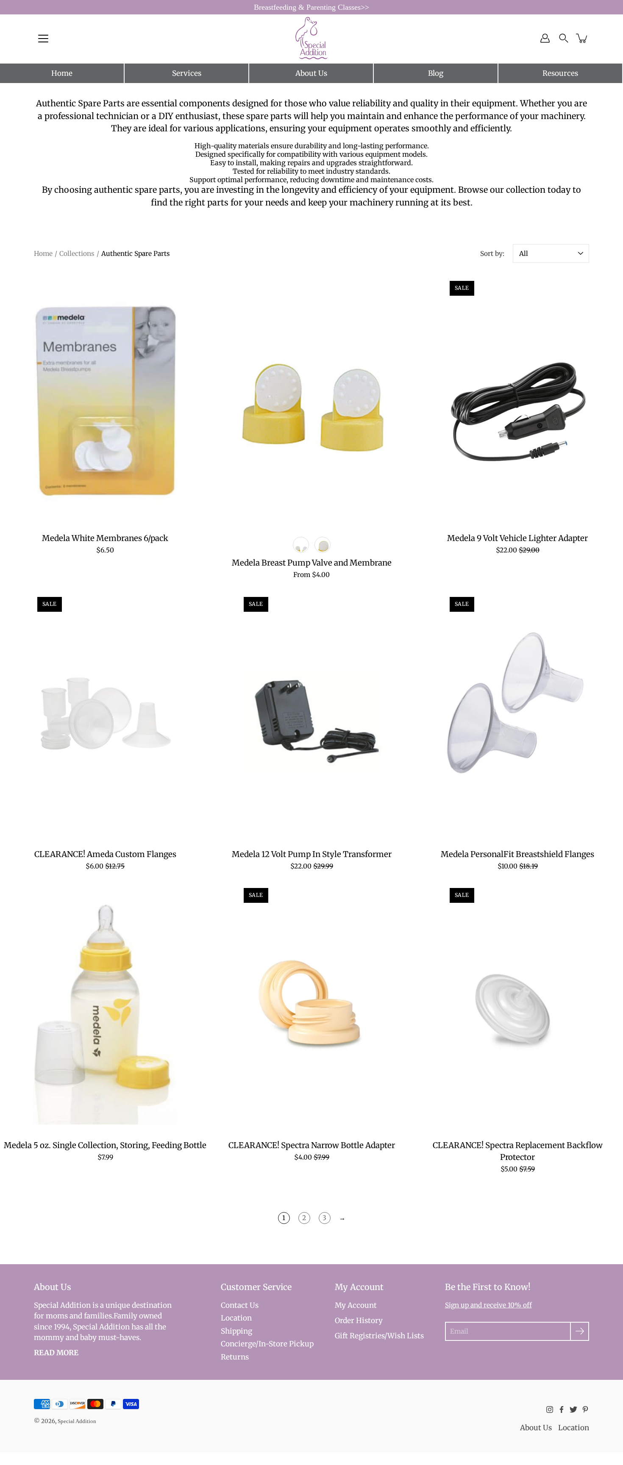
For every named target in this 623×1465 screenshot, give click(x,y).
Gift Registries (359, 1335)
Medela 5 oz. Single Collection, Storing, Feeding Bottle (105, 1145)
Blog (435, 73)
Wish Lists (405, 1335)
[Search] (563, 38)
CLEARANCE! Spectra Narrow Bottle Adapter (311, 1145)
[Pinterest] (585, 1409)
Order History (359, 1320)
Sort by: (492, 254)
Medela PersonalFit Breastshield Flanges (518, 854)
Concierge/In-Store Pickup (267, 1343)
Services (186, 73)
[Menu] (43, 38)
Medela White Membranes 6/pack (105, 538)
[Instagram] (549, 1409)
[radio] (301, 545)
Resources (560, 73)
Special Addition (77, 1421)
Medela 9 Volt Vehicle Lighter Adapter (518, 538)
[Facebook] (561, 1409)
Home (61, 73)
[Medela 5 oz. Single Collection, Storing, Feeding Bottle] (105, 1007)
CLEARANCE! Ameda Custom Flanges (105, 854)
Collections (77, 254)
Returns (235, 1357)
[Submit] (579, 1331)
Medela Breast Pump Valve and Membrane (311, 563)
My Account (356, 1305)
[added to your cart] (582, 38)
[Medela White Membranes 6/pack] (105, 400)
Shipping (236, 1331)
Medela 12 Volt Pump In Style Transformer (311, 854)
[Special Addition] (311, 38)
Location (236, 1318)
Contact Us (240, 1305)
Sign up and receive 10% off (488, 1305)
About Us (311, 73)
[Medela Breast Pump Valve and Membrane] (312, 400)
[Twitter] (573, 1409)
